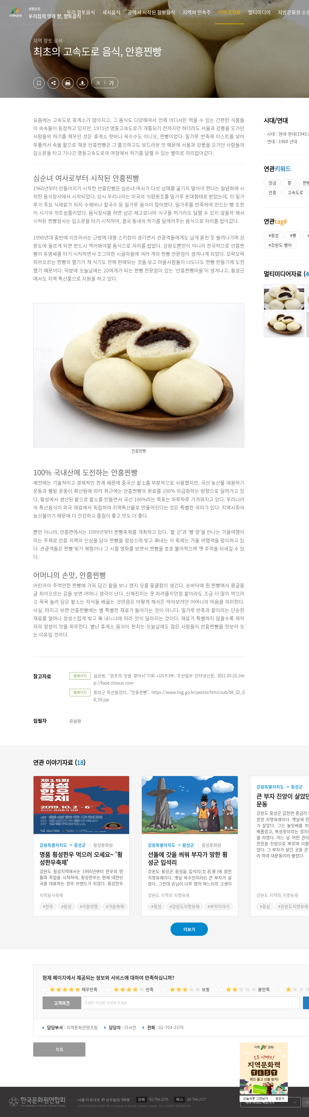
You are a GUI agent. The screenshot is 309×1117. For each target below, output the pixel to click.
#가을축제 (115, 906)
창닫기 (280, 1099)
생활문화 (54, 13)
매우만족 (89, 989)
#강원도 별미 (280, 245)
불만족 (264, 989)
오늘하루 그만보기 (255, 1099)
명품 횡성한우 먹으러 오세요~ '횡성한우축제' (81, 858)
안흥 (272, 192)
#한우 (48, 906)
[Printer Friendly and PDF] (68, 87)
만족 (150, 989)
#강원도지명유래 (184, 906)
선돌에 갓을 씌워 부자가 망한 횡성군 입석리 (188, 858)
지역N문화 (18, 11)
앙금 (272, 183)
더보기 (189, 929)
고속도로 (295, 192)
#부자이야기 (219, 906)
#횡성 (274, 235)
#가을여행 (89, 906)
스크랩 (39, 83)
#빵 (293, 235)
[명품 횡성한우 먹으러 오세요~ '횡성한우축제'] (81, 805)
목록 (59, 1049)
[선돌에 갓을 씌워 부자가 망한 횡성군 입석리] (189, 805)
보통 (206, 989)
